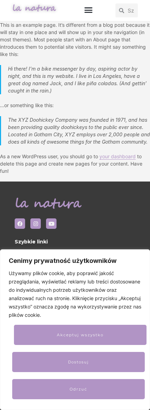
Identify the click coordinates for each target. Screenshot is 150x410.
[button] (88, 10)
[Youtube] (51, 223)
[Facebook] (20, 223)
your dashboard (117, 156)
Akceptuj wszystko (80, 334)
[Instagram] (35, 223)
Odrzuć (78, 389)
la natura (34, 8)
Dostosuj (78, 362)
